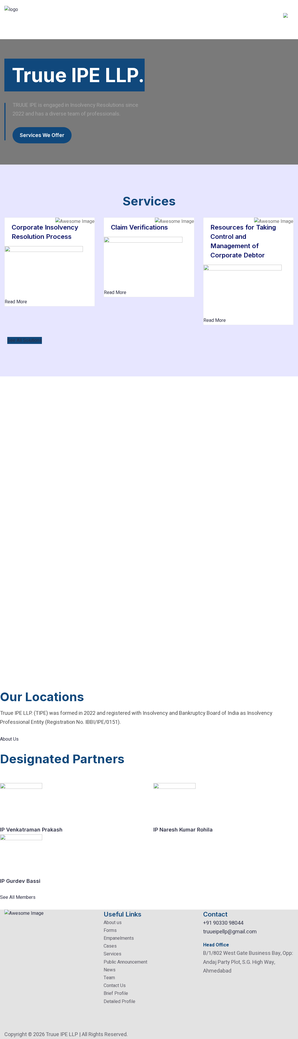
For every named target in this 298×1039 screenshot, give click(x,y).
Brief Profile (116, 993)
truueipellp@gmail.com (230, 932)
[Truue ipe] (22, 19)
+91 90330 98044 (223, 923)
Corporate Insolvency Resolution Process (45, 231)
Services (112, 953)
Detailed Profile (119, 1001)
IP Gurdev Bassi (20, 881)
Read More (16, 301)
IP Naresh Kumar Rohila (183, 830)
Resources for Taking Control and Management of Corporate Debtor (243, 241)
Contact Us (115, 985)
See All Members (18, 897)
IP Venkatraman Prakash (31, 830)
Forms (110, 930)
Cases (110, 946)
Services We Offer (42, 135)
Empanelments (119, 938)
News (110, 969)
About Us (9, 739)
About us (113, 922)
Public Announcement (125, 962)
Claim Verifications (139, 227)
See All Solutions (24, 340)
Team (109, 977)
